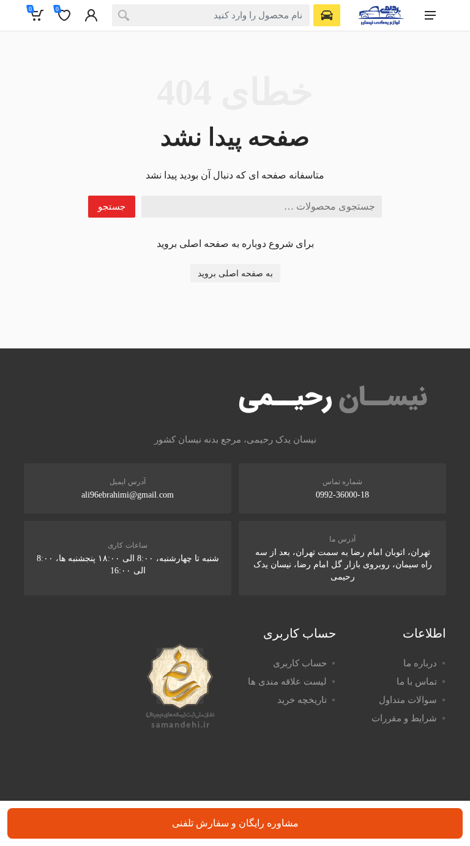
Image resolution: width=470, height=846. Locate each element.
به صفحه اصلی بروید (235, 273)
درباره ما (420, 663)
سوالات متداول (408, 700)
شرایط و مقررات (404, 718)
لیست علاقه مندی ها (287, 681)
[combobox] (211, 15)
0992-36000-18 (342, 494)
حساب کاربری (300, 663)
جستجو (111, 206)
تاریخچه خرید (302, 700)
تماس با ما (417, 681)
